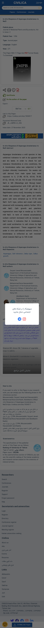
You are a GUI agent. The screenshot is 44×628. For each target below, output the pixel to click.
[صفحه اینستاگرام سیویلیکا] (24, 319)
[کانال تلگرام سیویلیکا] (19, 319)
